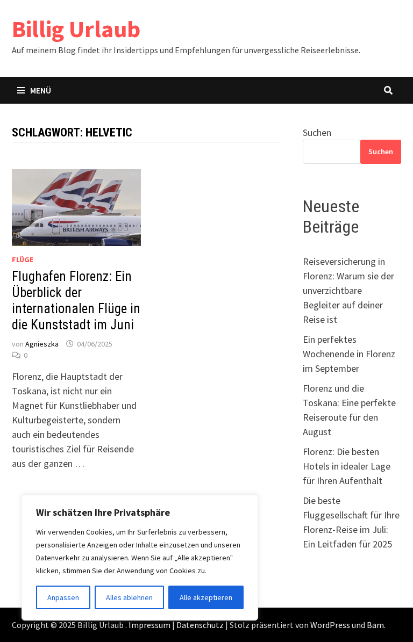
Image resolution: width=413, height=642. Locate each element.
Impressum (149, 624)
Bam (375, 624)
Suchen (317, 132)
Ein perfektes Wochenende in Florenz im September (349, 353)
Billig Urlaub (76, 29)
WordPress (330, 624)
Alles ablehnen (129, 597)
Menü (40, 90)
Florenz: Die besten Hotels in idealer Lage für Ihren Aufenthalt (346, 466)
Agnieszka (42, 344)
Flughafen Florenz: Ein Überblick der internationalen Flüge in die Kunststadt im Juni (76, 301)
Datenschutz (200, 624)
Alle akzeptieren (206, 597)
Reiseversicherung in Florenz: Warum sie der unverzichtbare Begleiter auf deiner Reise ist (348, 290)
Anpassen (63, 597)
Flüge (22, 259)
